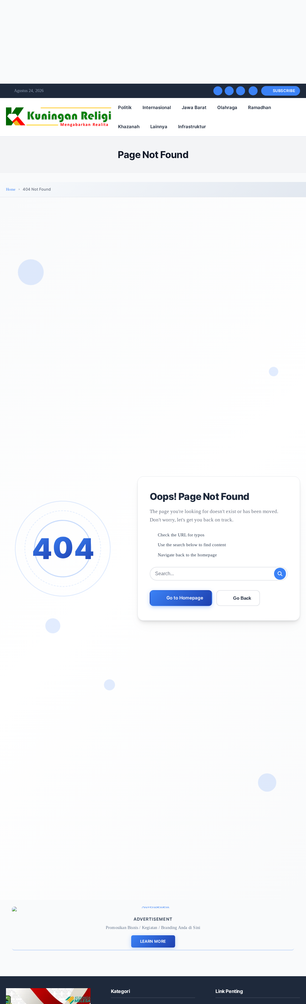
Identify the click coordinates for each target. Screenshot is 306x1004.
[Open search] (253, 90)
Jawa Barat (194, 107)
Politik (125, 107)
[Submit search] (280, 574)
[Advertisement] (153, 42)
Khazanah (129, 126)
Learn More (153, 941)
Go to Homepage (184, 598)
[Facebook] (217, 90)
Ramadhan (259, 107)
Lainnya (158, 126)
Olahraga (227, 107)
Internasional (157, 107)
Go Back (242, 598)
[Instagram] (240, 90)
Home (11, 189)
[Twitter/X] (229, 90)
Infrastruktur (192, 126)
